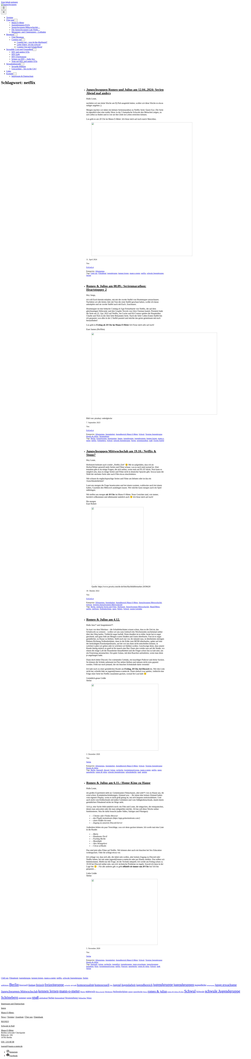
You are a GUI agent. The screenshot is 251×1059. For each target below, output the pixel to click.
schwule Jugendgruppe (155, 273)
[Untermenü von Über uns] (16, 20)
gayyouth (73, 985)
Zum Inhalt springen (9, 2)
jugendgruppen (140, 438)
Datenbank (38, 1017)
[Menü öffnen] (3, 8)
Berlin (93, 438)
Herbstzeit (121, 607)
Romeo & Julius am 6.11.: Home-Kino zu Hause (118, 783)
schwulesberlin (131, 772)
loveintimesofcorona (131, 770)
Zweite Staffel (158, 441)
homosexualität (85, 984)
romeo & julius (101, 772)
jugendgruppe (112, 273)
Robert (119, 609)
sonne (29, 998)
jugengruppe (210, 985)
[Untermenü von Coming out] (23, 39)
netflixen (95, 609)
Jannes (120, 438)
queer (114, 609)
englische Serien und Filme (106, 607)
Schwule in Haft (8, 1026)
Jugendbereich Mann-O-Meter (127, 434)
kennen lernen (123, 273)
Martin (82, 992)
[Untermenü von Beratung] (16, 34)
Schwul (141, 434)
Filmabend (102, 273)
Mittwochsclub (100, 992)
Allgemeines (99, 271)
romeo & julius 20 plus (175, 992)
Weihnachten (82, 998)
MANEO (5, 1021)
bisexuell (99, 770)
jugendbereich (144, 984)
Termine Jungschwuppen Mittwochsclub (107, 605)
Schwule (200, 991)
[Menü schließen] (3, 12)
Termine (10, 1017)
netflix (143, 273)
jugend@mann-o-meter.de (11, 1046)
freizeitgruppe (101, 438)
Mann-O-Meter (7, 1030)
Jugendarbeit (110, 434)
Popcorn (124, 966)
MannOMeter (155, 607)
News (3, 1017)
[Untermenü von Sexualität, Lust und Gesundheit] (34, 49)
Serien (88, 275)
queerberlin (90, 772)
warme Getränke (136, 609)
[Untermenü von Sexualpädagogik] (22, 64)
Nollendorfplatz (105, 609)
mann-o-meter (135, 273)
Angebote (19, 1017)
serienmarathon (142, 441)
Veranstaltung (104, 436)
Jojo (111, 985)
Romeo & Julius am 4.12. (103, 619)
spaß (150, 441)
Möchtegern (108, 992)
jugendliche (200, 985)
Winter (89, 998)
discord (106, 770)
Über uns (29, 1017)
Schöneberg (101, 441)
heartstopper (112, 438)
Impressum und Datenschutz (12, 1004)
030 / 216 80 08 (7, 1042)
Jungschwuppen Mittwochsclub (150, 603)
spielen (144, 772)
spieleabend (43, 998)
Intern (3, 1008)
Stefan (88, 762)
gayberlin (119, 770)
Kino (96, 966)
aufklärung (5, 985)
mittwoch (90, 991)
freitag (112, 770)
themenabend (59, 998)
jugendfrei (116, 964)
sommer (22, 998)
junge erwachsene (139, 964)
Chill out (94, 273)
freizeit (40, 984)
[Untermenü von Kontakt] (15, 73)
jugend (117, 984)
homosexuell (102, 984)
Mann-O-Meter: (7, 1013)
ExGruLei (90, 267)
